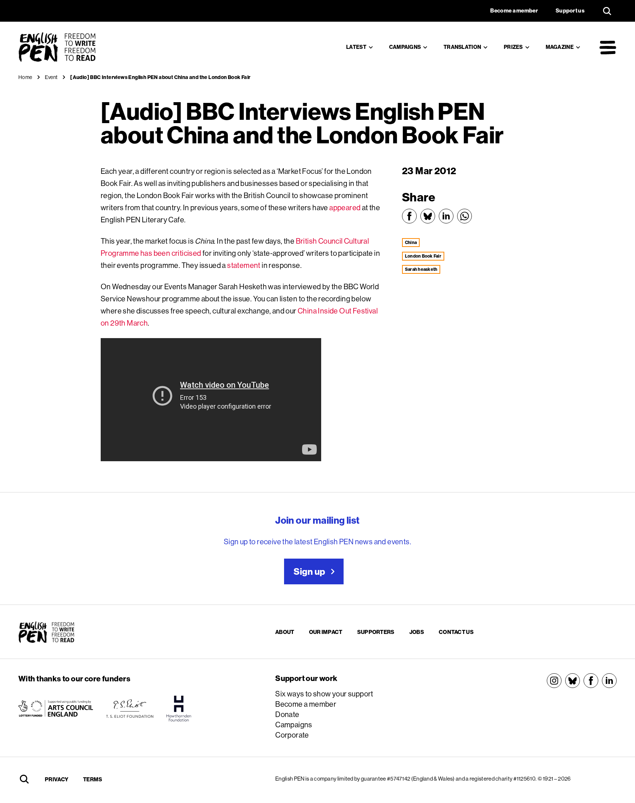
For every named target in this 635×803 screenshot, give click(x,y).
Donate (287, 714)
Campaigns (405, 47)
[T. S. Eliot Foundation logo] (129, 708)
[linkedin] (609, 680)
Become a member (305, 704)
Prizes (513, 47)
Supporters (376, 631)
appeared (344, 207)
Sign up (309, 571)
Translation (462, 47)
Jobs (416, 631)
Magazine (560, 47)
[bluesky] (572, 680)
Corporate (292, 734)
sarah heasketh (421, 269)
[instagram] (554, 680)
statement (244, 265)
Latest (356, 47)
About (284, 631)
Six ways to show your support (324, 693)
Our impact (325, 631)
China (411, 242)
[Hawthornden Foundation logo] (178, 708)
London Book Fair (423, 256)
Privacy (56, 779)
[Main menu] (608, 47)
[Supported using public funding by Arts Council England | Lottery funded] (55, 708)
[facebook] (591, 680)
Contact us (456, 631)
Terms (93, 779)
